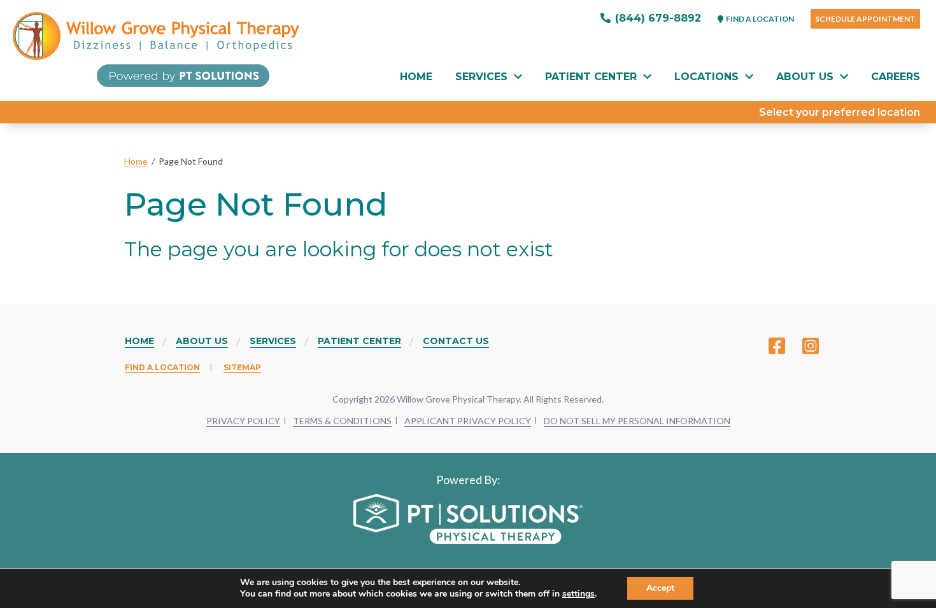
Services (481, 77)
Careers (895, 77)
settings (578, 594)
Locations (706, 77)
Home (416, 77)
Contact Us (456, 341)
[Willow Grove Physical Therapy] (156, 49)
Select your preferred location (839, 112)
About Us (804, 77)
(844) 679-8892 (656, 18)
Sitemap (242, 367)
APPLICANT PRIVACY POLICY (467, 420)
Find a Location (162, 367)
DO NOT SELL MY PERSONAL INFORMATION (637, 420)
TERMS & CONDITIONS (342, 420)
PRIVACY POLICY (243, 420)
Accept (660, 588)
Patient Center (591, 77)
